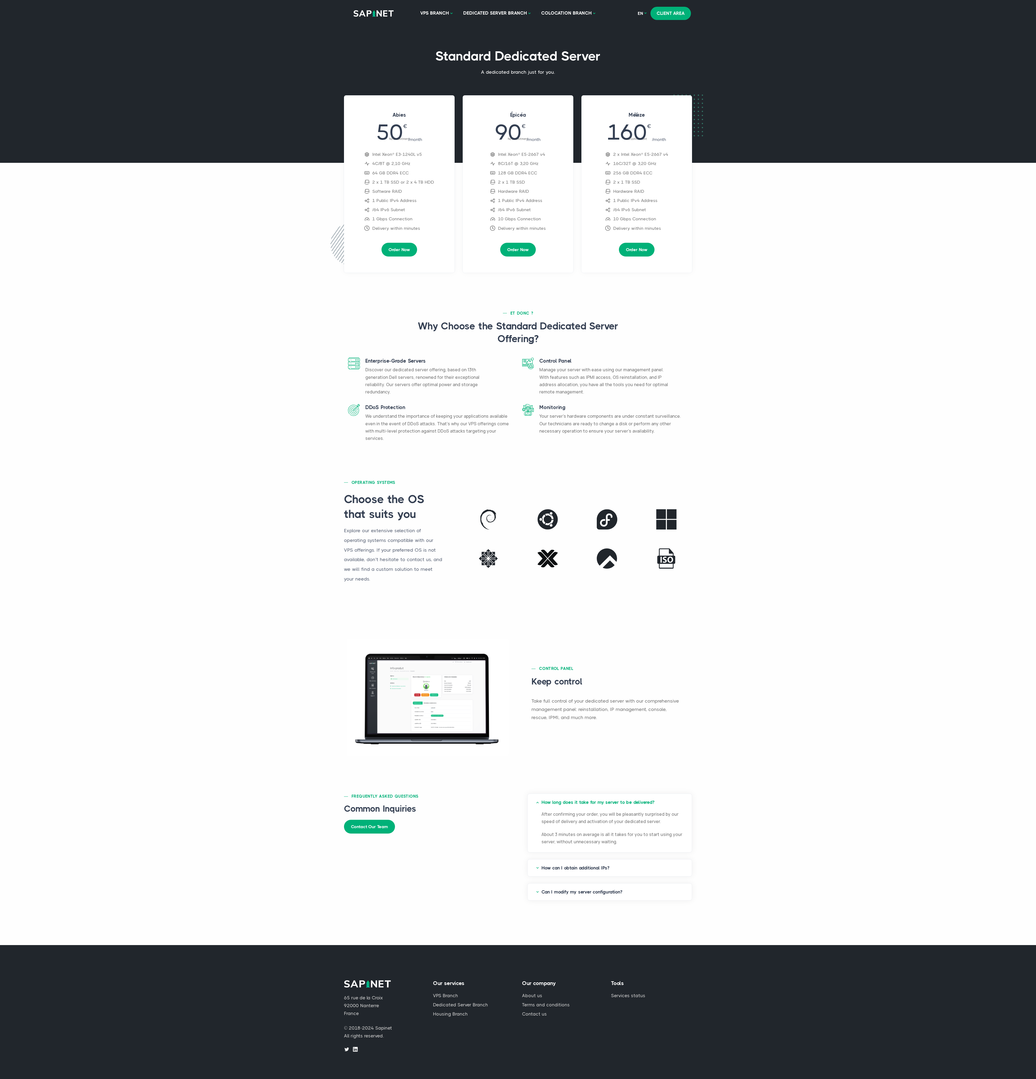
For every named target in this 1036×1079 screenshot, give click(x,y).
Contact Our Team (369, 826)
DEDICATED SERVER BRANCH (495, 13)
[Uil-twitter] (346, 1049)
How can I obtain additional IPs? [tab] (575, 868)
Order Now (399, 249)
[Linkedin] (355, 1049)
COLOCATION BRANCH (566, 13)
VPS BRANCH (434, 13)
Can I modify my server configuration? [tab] (581, 892)
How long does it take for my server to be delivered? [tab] (598, 802)
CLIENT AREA (671, 13)
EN (640, 13)
